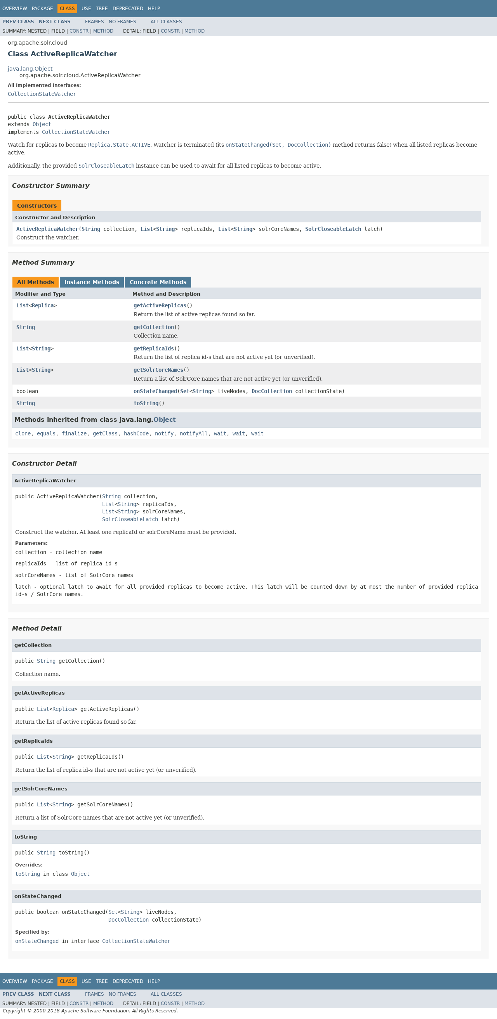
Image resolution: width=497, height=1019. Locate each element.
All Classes (166, 21)
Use (86, 8)
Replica (43, 305)
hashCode (136, 433)
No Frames (122, 21)
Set (184, 391)
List (147, 229)
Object (42, 124)
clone (23, 433)
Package (42, 8)
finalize (74, 433)
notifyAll (194, 433)
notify (164, 433)
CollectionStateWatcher (42, 94)
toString (146, 403)
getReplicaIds (154, 348)
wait (220, 433)
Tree (102, 8)
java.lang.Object (30, 69)
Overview (14, 8)
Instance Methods (91, 282)
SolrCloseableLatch (333, 229)
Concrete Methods (158, 282)
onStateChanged (155, 391)
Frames (94, 21)
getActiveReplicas (160, 305)
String (91, 229)
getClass (105, 433)
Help (154, 8)
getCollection (154, 327)
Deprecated (128, 8)
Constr (79, 31)
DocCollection (272, 391)
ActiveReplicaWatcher (47, 229)
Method (103, 31)
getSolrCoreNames (158, 370)
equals (46, 433)
